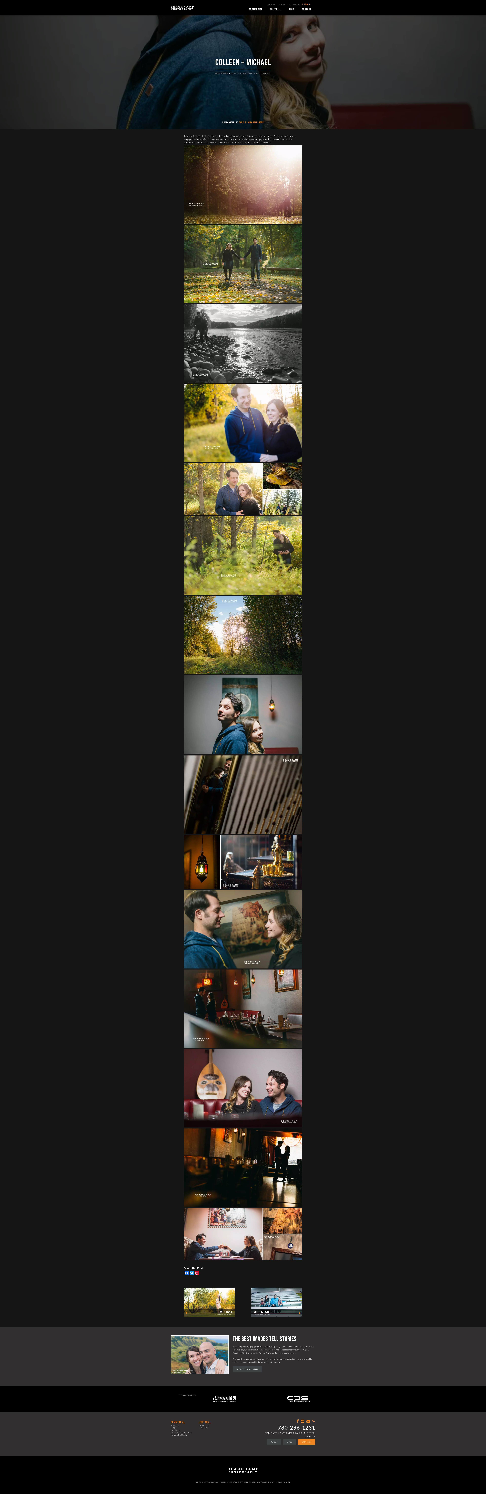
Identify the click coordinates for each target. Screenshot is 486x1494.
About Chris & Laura (247, 1369)
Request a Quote (179, 1435)
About (274, 1442)
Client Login (294, 5)
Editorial (275, 9)
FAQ (173, 1428)
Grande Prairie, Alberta (243, 73)
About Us (272, 5)
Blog (291, 9)
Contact (306, 9)
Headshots (176, 1430)
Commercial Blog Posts (182, 1432)
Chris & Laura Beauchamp (251, 122)
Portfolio (175, 1425)
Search (282, 5)
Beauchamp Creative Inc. (251, 1482)
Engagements (221, 73)
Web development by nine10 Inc (268, 1482)
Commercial (255, 9)
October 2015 (264, 73)
